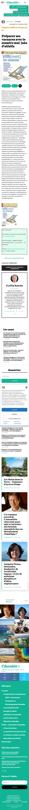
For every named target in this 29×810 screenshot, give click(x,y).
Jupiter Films (7, 488)
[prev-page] (3, 771)
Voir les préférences (14, 418)
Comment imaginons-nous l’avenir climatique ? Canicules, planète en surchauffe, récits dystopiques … (14, 358)
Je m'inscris (14, 787)
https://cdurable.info (14, 288)
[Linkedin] (8, 310)
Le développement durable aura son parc (14, 757)
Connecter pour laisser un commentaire (14, 268)
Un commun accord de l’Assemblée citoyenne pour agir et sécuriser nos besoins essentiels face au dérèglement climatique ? (14, 335)
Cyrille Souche (9, 22)
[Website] (22, 310)
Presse (5, 76)
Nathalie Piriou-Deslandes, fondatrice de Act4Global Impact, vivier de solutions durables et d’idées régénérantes (13, 344)
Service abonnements (8, 236)
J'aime (4, 673)
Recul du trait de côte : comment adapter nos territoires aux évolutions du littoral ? (13, 351)
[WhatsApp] (14, 313)
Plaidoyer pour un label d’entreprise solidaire (10, 753)
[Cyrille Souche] (3, 21)
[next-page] (5, 771)
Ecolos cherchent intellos (11, 767)
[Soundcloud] (13, 310)
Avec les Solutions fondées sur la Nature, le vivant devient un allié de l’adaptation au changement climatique (14, 443)
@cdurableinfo (10, 600)
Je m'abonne (14, 381)
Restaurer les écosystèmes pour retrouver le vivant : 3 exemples (12, 450)
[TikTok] (16, 310)
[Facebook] (5, 310)
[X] (19, 310)
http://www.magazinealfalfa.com (14, 258)
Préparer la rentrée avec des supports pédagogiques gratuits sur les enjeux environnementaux (14, 436)
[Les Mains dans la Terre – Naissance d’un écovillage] (14, 467)
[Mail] (10, 310)
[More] (20, 85)
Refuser (14, 414)
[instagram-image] (7, 612)
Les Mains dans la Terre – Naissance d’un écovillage (13, 481)
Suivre (26, 600)
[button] (26, 387)
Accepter (14, 410)
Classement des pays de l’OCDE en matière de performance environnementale (14, 762)
